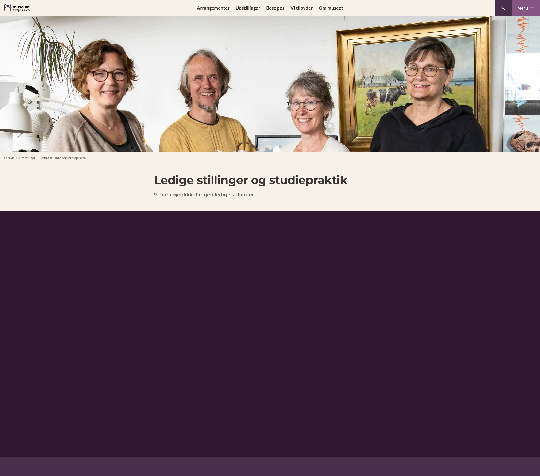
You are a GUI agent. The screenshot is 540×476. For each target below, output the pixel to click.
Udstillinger (248, 8)
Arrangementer (213, 8)
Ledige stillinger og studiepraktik (63, 158)
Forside (9, 158)
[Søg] (503, 8)
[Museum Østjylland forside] (17, 8)
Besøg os (275, 8)
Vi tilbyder (301, 8)
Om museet (331, 8)
